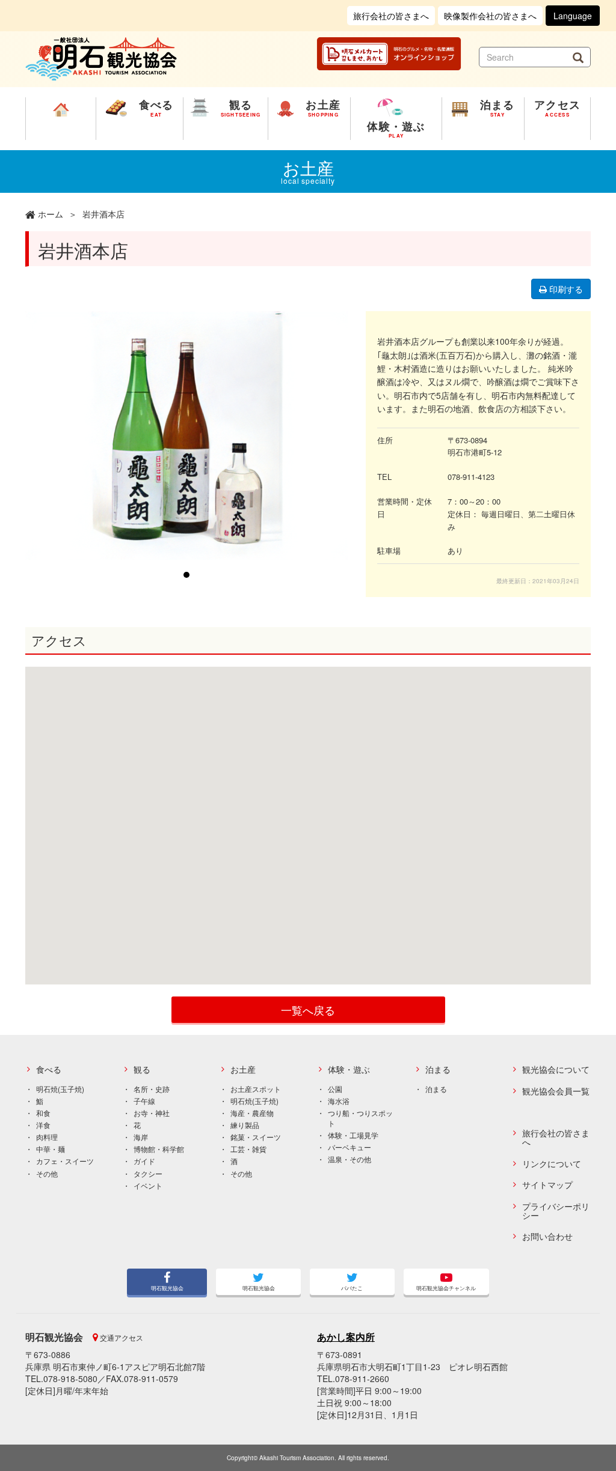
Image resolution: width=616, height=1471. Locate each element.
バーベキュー (349, 1147)
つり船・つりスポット (360, 1118)
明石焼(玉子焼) (60, 1089)
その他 (47, 1173)
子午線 (144, 1101)
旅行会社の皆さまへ (391, 16)
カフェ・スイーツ (65, 1161)
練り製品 (244, 1125)
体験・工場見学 (353, 1135)
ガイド (144, 1161)
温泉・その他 (349, 1159)
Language (572, 16)
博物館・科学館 (159, 1149)
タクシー (148, 1173)
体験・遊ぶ (349, 1069)
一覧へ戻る (308, 1010)
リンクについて (551, 1163)
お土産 (243, 1069)
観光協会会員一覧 (556, 1091)
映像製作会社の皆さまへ (490, 16)
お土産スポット (255, 1089)
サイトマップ (547, 1184)
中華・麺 (50, 1149)
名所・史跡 (152, 1089)
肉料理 (47, 1137)
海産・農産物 (252, 1113)
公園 (335, 1089)
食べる (48, 1069)
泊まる (438, 1069)
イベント (148, 1185)
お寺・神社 (152, 1113)
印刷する (565, 289)
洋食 (43, 1125)
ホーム (50, 214)
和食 (43, 1113)
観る (142, 1069)
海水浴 (339, 1101)
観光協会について (556, 1069)
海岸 (141, 1137)
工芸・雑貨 (248, 1149)
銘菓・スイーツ (255, 1137)
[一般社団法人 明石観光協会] (101, 58)
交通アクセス (120, 1337)
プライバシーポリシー (556, 1211)
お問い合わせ (547, 1236)
